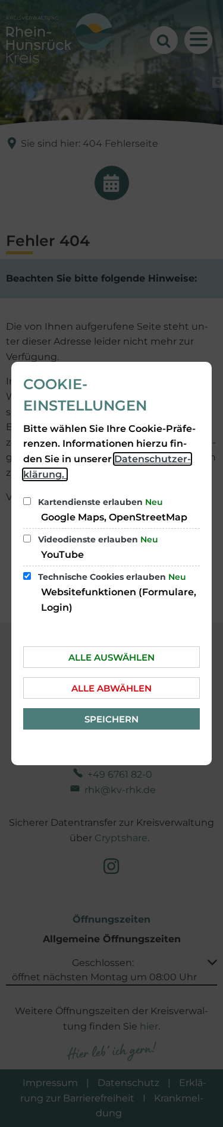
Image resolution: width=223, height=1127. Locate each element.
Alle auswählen (111, 657)
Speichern (111, 719)
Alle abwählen (111, 688)
